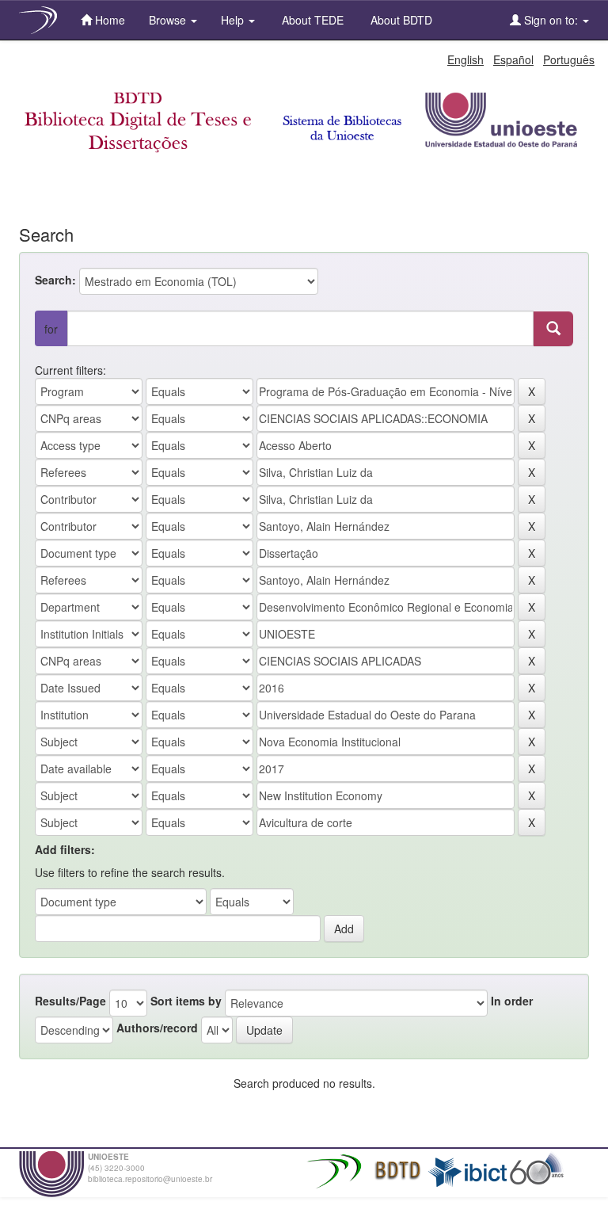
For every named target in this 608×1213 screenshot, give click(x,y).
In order (512, 1001)
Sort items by (186, 1001)
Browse (169, 20)
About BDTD (399, 20)
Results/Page (70, 1001)
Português (569, 59)
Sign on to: (551, 20)
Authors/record (157, 1028)
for (51, 329)
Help (234, 20)
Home (108, 20)
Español (513, 59)
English (465, 59)
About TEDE (311, 20)
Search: (55, 280)
